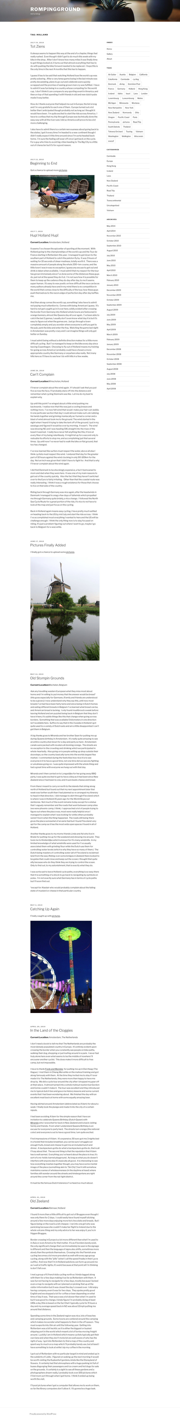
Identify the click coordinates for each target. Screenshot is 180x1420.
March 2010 (112, 275)
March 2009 (112, 334)
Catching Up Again (44, 909)
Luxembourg (113, 98)
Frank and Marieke (54, 1069)
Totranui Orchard (115, 131)
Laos (136, 93)
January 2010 (112, 285)
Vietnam (139, 131)
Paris (135, 117)
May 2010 (111, 265)
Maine (140, 98)
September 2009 (114, 305)
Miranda (34, 1123)
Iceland (111, 93)
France (111, 89)
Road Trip (137, 122)
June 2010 (111, 260)
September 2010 (114, 245)
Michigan (112, 103)
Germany (121, 89)
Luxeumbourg (128, 98)
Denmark (112, 84)
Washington (113, 136)
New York (129, 108)
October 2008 (113, 359)
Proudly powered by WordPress (43, 1414)
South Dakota (114, 127)
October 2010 (113, 241)
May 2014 (111, 226)
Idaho (120, 93)
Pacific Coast (123, 117)
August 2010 (112, 250)
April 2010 (111, 270)
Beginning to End (43, 163)
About (109, 59)
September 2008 (114, 364)
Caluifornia (112, 79)
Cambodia (125, 79)
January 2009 (113, 344)
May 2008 (111, 384)
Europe (110, 161)
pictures (63, 170)
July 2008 (111, 374)
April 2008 (111, 388)
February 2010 (113, 280)
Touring (129, 131)
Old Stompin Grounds (47, 678)
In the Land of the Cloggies (51, 1030)
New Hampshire (115, 108)
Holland (132, 89)
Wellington (126, 136)
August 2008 (112, 369)
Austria (123, 74)
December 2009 (114, 290)
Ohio (137, 112)
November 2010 (114, 236)
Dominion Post (134, 84)
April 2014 (111, 231)
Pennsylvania (113, 122)
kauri (128, 93)
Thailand (126, 127)
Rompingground (55, 9)
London (144, 93)
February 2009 (113, 339)
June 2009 (111, 319)
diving (122, 84)
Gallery (110, 54)
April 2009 (111, 329)
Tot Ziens (37, 46)
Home (109, 49)
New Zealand (113, 112)
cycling (136, 79)
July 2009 (111, 315)
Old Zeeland (39, 1201)
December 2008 (114, 349)
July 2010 (111, 255)
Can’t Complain (42, 374)
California (143, 74)
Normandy (127, 112)
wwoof (111, 141)
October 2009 (113, 300)
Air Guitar (112, 74)
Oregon (111, 117)
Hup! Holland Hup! (44, 235)
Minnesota (123, 103)
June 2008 (111, 379)
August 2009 (112, 310)
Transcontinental (114, 200)
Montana (135, 103)
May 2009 (111, 324)
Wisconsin (138, 136)
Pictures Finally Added (48, 545)
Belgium (132, 74)
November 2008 (114, 354)
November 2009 (114, 295)
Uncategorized (113, 205)
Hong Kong (143, 89)
